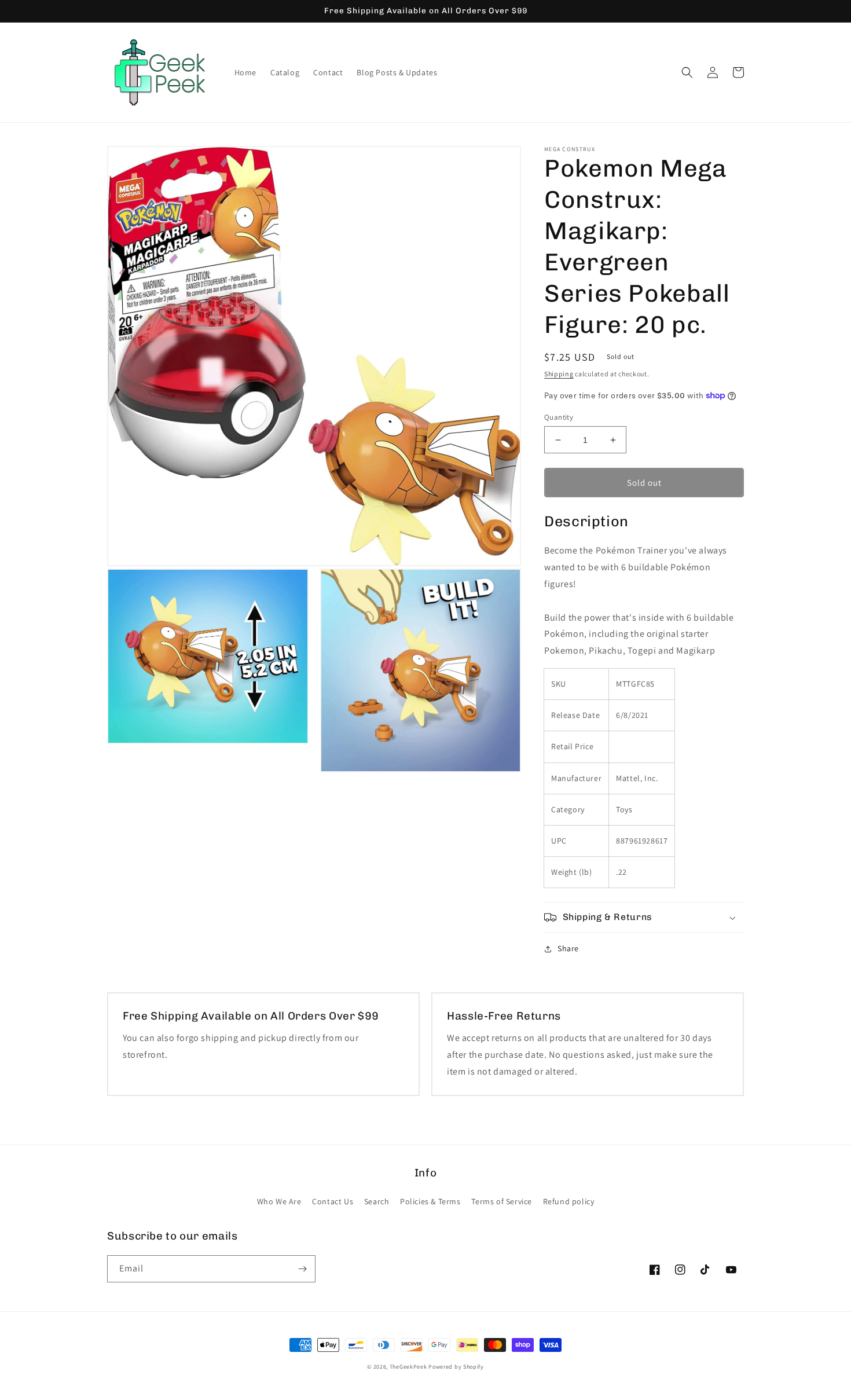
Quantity (558, 417)
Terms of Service (501, 1201)
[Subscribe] (302, 1268)
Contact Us (332, 1201)
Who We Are (279, 1201)
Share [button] (568, 948)
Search (377, 1201)
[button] (687, 72)
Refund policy (569, 1201)
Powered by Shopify (456, 1366)
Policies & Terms (430, 1201)
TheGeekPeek (408, 1366)
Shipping (559, 373)
